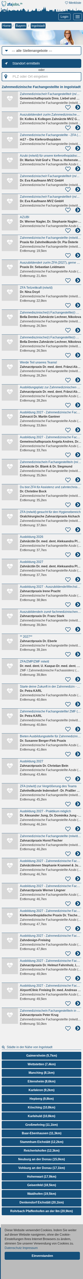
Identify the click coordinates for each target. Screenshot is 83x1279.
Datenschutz (13, 1248)
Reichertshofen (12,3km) (41, 1150)
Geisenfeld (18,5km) (41, 1185)
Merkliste (74, 2)
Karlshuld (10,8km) (41, 1116)
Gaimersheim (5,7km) (41, 1055)
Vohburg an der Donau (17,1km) (41, 1168)
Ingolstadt (38, 25)
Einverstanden (42, 1255)
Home (7, 25)
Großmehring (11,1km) (41, 1124)
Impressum (30, 1248)
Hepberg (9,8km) (42, 1098)
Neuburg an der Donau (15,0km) (41, 1159)
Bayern (21, 25)
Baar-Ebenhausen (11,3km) (41, 1133)
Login (64, 16)
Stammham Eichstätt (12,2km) (41, 1142)
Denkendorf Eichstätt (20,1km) (41, 1202)
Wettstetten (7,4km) (42, 1064)
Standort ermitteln (26, 63)
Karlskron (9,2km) (41, 1090)
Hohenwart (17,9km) (41, 1176)
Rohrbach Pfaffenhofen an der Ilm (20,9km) (41, 1211)
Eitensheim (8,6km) (41, 1081)
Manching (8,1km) (41, 1072)
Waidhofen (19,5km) (41, 1193)
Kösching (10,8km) (41, 1107)
